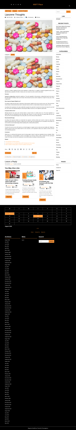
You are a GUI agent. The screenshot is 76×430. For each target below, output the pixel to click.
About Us (58, 170)
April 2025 (7, 272)
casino (57, 61)
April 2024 (7, 297)
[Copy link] (32, 149)
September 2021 (8, 359)
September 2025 (8, 262)
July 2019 (7, 412)
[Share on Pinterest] (21, 149)
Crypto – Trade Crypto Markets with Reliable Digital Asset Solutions (62, 33)
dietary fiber (9, 156)
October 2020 (7, 381)
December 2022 (8, 330)
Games (57, 95)
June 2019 (7, 414)
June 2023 (7, 318)
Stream (57, 142)
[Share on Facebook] (9, 149)
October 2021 (7, 357)
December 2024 (8, 281)
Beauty (57, 56)
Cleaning (58, 64)
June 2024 (7, 293)
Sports (57, 140)
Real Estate (58, 135)
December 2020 (8, 377)
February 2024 (8, 301)
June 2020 (7, 390)
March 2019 (7, 421)
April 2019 (7, 419)
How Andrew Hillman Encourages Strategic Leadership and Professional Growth (63, 28)
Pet (57, 127)
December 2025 (8, 256)
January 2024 (7, 303)
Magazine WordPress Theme (34, 428)
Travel (57, 154)
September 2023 (8, 312)
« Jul (38, 228)
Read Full (9, 197)
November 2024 (8, 283)
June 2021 (7, 365)
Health (57, 105)
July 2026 (7, 242)
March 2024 (7, 299)
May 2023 (7, 320)
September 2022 (8, 336)
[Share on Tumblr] (26, 149)
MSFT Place (38, 4)
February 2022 (8, 351)
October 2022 (7, 334)
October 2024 (7, 285)
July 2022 (7, 340)
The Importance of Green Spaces (12, 141)
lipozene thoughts (17, 156)
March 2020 (7, 396)
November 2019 (8, 404)
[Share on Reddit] (24, 149)
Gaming (57, 98)
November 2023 (8, 307)
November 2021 (8, 355)
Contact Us (58, 167)
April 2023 (7, 322)
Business (58, 59)
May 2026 (7, 246)
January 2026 (7, 254)
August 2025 (7, 264)
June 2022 (7, 342)
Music (57, 122)
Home (57, 164)
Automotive (58, 54)
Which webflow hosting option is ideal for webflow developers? (18, 144)
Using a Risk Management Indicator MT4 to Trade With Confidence (62, 38)
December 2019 (8, 402)
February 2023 (8, 326)
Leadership (58, 115)
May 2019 (7, 416)
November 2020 (8, 379)
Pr (56, 132)
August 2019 (7, 410)
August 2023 (7, 314)
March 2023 (7, 324)
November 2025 (8, 258)
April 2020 (7, 394)
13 (38, 216)
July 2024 (7, 291)
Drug (57, 73)
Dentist (57, 71)
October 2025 (7, 260)
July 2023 (7, 316)
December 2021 (8, 353)
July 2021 (7, 363)
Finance (57, 88)
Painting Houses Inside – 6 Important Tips (29, 180)
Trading (57, 152)
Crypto (57, 69)
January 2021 (7, 375)
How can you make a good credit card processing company (11, 181)
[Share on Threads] (29, 149)
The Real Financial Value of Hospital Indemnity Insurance (62, 42)
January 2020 (7, 400)
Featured (15, 10)
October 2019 (7, 406)
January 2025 (7, 279)
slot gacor (58, 18)
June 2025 (7, 268)
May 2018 (7, 423)
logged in (11, 163)
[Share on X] (12, 149)
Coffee (57, 66)
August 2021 (7, 361)
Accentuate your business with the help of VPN (46, 183)
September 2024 (8, 287)
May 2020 (7, 392)
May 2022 (7, 344)
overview (25, 156)
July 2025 (7, 266)
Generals (58, 100)
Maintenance (58, 120)
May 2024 (7, 295)
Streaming (58, 144)
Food (57, 93)
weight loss (32, 156)
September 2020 (8, 384)
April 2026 (7, 248)
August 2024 (7, 289)
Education (58, 76)
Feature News (59, 83)
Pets (57, 130)
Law (57, 110)
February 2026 (8, 252)
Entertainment (59, 78)
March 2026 (7, 250)
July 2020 (7, 388)
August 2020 (7, 386)
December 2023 (8, 305)
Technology (58, 147)
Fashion (57, 81)
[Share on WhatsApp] (18, 149)
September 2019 (8, 408)
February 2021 (8, 373)
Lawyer (57, 113)
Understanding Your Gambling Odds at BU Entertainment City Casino (20, 143)
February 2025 (8, 277)
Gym (57, 103)
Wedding (58, 157)
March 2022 (7, 349)
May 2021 (7, 367)
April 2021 (7, 369)
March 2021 (7, 371)
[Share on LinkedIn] (15, 149)
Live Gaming (58, 118)
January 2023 (7, 328)
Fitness (57, 91)
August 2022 (7, 338)
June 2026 (7, 244)
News (57, 125)
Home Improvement (60, 108)
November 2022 (8, 332)
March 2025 (7, 274)
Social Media (58, 137)
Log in (23, 240)
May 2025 (7, 270)
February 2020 (8, 398)
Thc (57, 149)
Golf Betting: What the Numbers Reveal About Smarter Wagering (62, 46)
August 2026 (7, 240)
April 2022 (7, 347)
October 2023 (7, 309)
